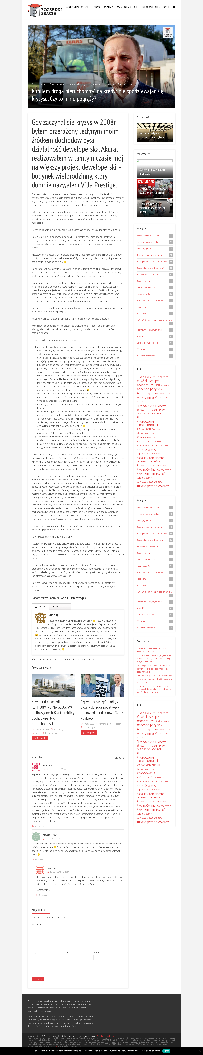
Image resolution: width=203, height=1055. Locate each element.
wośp (168, 469)
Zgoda (166, 1051)
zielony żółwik (145, 477)
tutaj (55, 1046)
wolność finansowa (151, 469)
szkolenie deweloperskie (152, 465)
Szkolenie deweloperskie (154, 343)
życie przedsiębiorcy (84, 659)
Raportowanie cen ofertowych (156, 7)
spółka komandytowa (149, 453)
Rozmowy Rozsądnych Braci (154, 330)
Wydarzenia (154, 349)
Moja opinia (118, 757)
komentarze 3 (69, 84)
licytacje (156, 429)
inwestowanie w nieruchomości (56, 659)
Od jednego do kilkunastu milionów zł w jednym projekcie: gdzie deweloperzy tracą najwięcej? (154, 669)
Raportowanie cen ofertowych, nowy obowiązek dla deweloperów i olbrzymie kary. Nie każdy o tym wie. (154, 689)
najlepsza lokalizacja (147, 441)
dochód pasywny (150, 389)
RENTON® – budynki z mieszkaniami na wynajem (155, 321)
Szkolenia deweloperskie (77, 7)
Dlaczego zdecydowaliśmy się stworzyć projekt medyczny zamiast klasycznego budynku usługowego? (154, 658)
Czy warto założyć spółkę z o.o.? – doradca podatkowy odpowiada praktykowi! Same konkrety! (102, 710)
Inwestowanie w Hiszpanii (154, 236)
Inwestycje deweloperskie (154, 242)
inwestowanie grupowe (152, 405)
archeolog (158, 377)
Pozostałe (110, 84)
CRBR (158, 385)
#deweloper (145, 376)
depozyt (165, 385)
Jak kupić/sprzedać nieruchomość (154, 261)
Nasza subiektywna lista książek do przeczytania (152, 135)
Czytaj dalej (41, 738)
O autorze (41, 607)
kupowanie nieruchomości (147, 423)
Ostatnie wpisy (61, 607)
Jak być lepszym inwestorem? (92, 84)
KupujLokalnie (144, 429)
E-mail (66, 952)
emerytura (163, 393)
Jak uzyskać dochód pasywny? (154, 268)
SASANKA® (108, 7)
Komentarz (37, 924)
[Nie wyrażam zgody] (199, 1050)
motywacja (147, 437)
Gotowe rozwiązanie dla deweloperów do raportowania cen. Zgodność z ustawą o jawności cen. (154, 679)
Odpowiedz (39, 826)
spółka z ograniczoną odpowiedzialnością (150, 459)
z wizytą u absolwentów (150, 482)
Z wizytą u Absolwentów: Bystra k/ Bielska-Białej (152, 191)
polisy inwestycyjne (145, 445)
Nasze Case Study (154, 294)
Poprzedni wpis (57, 598)
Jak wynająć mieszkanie (154, 274)
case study (146, 385)
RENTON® (96, 7)
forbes (165, 397)
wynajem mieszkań (152, 473)
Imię (34, 952)
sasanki (154, 336)
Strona (96, 952)
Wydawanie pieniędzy (154, 356)
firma (35, 659)
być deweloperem (151, 381)
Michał (55, 84)
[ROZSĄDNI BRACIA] (45, 9)
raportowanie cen (162, 445)
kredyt (141, 417)
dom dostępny (146, 393)
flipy (158, 397)
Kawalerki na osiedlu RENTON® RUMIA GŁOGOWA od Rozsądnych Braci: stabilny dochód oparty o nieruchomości (53, 712)
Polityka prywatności (105, 1036)
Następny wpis (77, 598)
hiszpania (142, 401)
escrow (141, 397)
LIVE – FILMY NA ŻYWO (154, 287)
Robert (37, 733)
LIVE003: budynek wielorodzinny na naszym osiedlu (152, 208)
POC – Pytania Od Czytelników (154, 300)
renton (141, 449)
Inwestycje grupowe (154, 249)
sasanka (151, 449)
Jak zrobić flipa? (154, 281)
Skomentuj (58, 729)
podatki (161, 441)
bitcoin (166, 377)
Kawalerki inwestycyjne (128, 7)
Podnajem (154, 307)
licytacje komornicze (146, 433)
